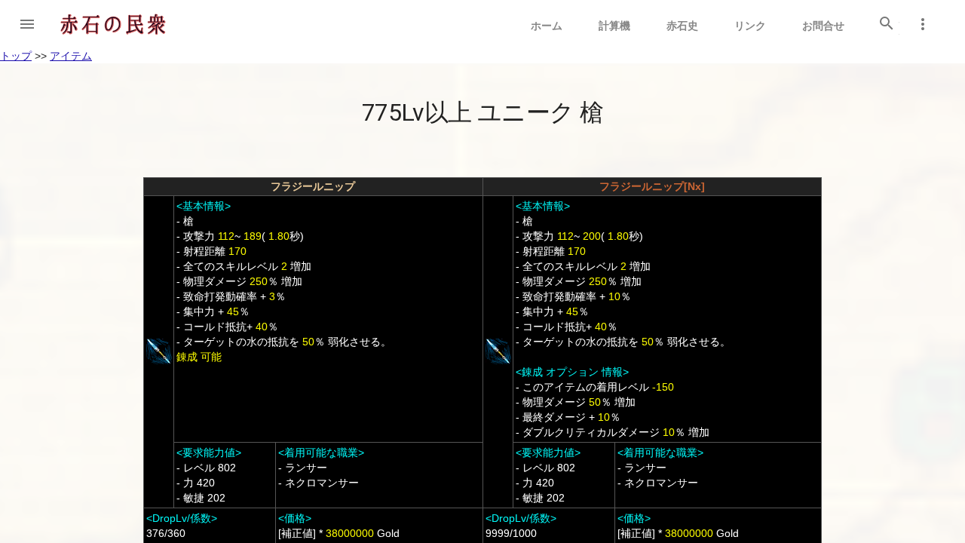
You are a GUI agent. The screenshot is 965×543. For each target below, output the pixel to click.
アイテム (71, 56)
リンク (750, 26)
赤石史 (682, 26)
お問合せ (823, 26)
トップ (16, 56)
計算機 (614, 26)
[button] (27, 24)
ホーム (546, 26)
